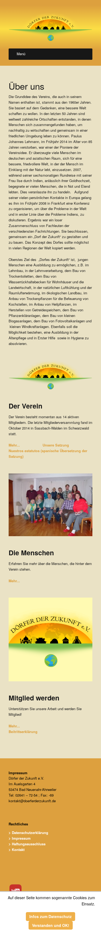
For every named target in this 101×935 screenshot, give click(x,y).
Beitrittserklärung (23, 731)
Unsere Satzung (56, 445)
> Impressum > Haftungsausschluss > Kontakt (27, 844)
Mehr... (14, 445)
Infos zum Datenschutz (50, 916)
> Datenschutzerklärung (28, 832)
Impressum (18, 772)
